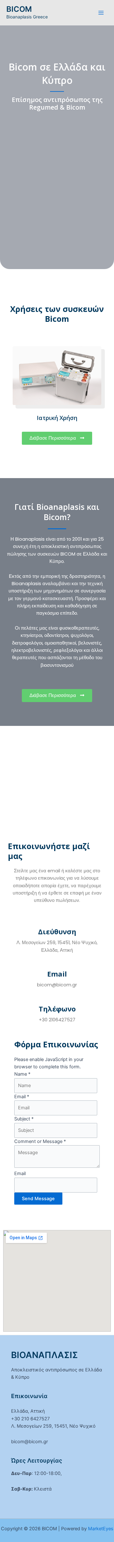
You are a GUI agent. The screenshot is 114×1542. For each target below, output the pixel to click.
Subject (24, 1119)
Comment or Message (40, 1141)
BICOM (19, 9)
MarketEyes (100, 1529)
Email (21, 1096)
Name (22, 1074)
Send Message (38, 1198)
